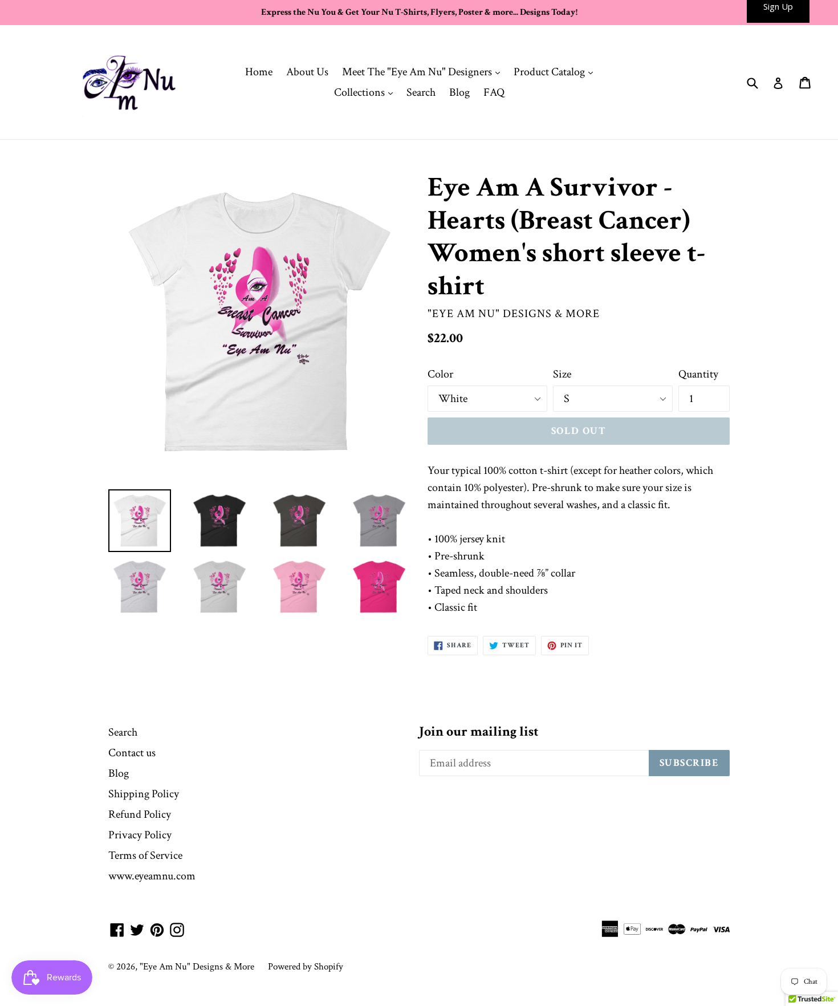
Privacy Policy (140, 834)
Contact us (132, 752)
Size (562, 374)
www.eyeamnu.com (152, 876)
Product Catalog (556, 71)
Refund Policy (139, 814)
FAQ (494, 92)
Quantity (698, 374)
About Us (307, 71)
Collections (366, 92)
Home (258, 71)
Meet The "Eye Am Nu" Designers (424, 71)
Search (421, 92)
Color (440, 374)
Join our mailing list (479, 732)
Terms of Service (145, 855)
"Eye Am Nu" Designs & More (197, 966)
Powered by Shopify (305, 966)
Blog (459, 92)
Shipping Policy (143, 793)
